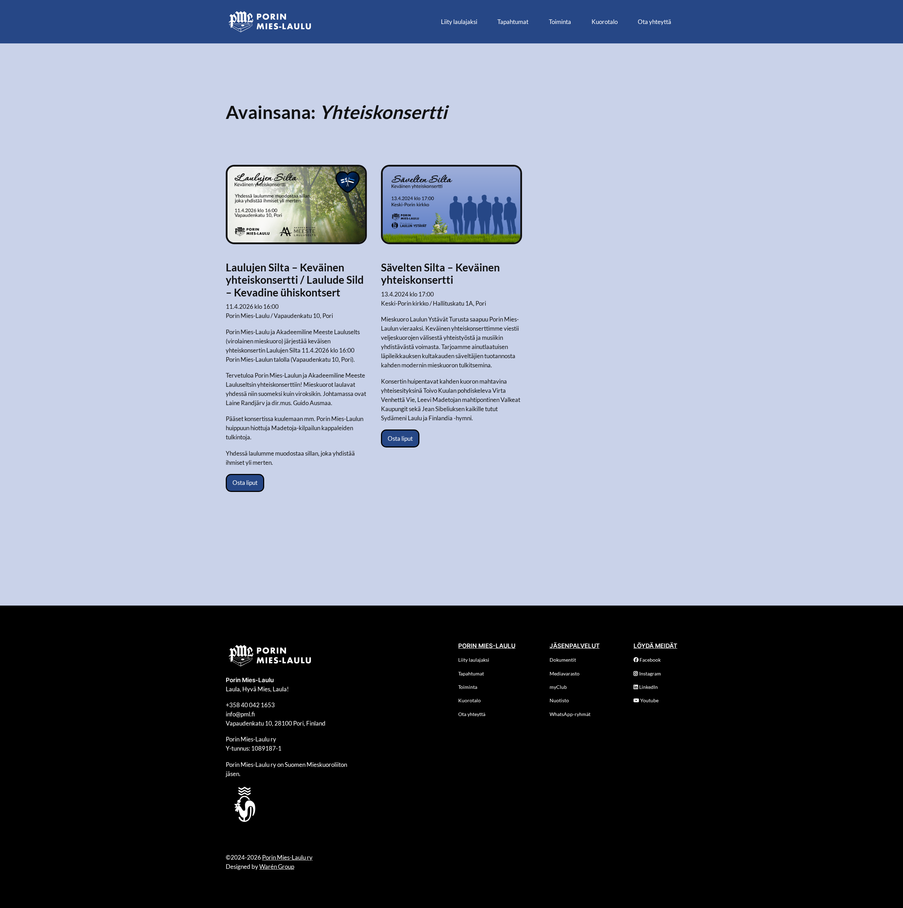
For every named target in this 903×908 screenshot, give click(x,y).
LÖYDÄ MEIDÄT (655, 645)
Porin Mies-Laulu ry (287, 857)
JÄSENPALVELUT (575, 645)
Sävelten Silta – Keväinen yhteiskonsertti (440, 273)
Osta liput (244, 482)
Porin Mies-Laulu (250, 680)
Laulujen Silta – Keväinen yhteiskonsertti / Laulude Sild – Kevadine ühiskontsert (295, 280)
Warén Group (276, 866)
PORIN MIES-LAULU (486, 645)
